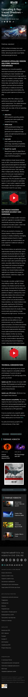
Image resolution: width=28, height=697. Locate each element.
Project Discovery (6, 647)
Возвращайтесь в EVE (8, 614)
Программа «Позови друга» (9, 611)
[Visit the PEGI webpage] (4, 686)
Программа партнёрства (8, 617)
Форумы (4, 606)
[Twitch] (14, 560)
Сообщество (5, 603)
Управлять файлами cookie (9, 671)
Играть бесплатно (7, 572)
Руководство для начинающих (10, 584)
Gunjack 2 (4, 639)
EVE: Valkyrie (5, 633)
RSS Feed (4, 668)
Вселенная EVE (6, 630)
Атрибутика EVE (6, 645)
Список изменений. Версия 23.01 (6, 456)
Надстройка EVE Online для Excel (11, 587)
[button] (25, 2)
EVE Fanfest (5, 642)
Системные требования (8, 581)
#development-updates (16, 434)
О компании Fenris (7, 660)
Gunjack (4, 636)
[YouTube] (10, 560)
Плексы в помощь (7, 620)
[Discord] (18, 560)
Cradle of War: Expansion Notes (19, 514)
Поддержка (5, 600)
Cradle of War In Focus (19, 535)
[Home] (14, 4)
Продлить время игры (8, 578)
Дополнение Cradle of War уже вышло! (19, 504)
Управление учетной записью (10, 597)
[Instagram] (21, 560)
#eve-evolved (6, 434)
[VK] (25, 560)
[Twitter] (6, 560)
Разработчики (5, 608)
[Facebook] (3, 560)
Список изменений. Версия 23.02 (18, 524)
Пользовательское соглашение (10, 663)
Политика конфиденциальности (10, 665)
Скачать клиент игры (7, 575)
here (22, 417)
